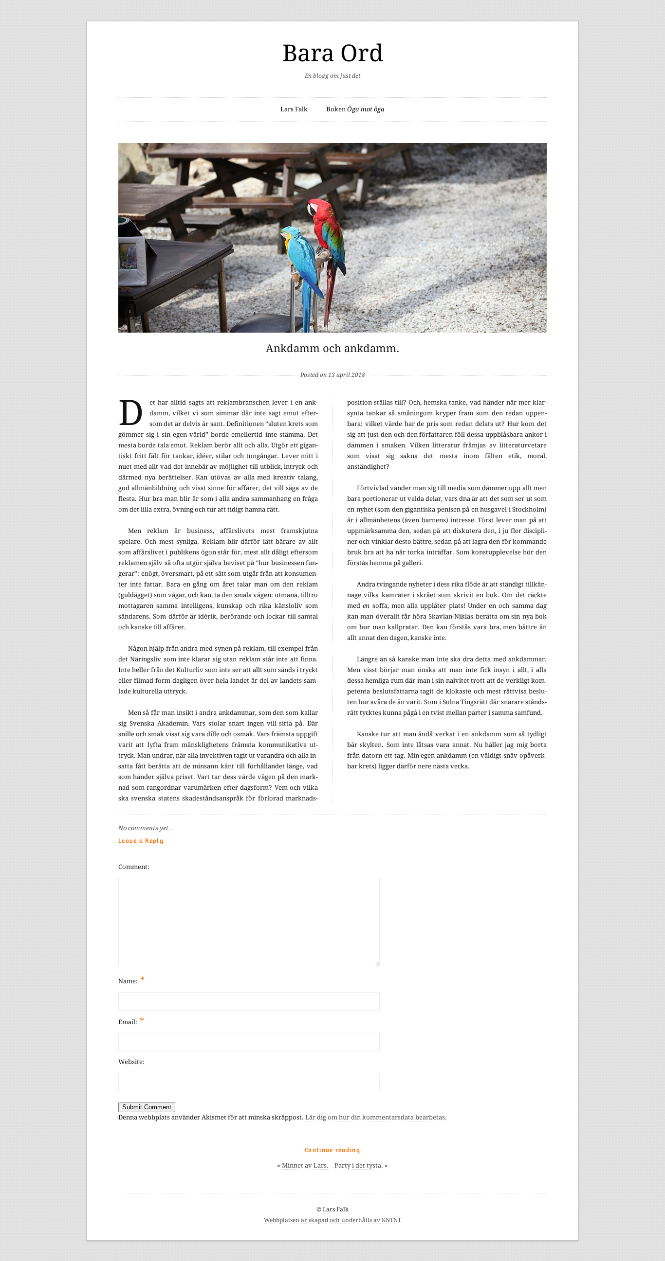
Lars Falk (294, 109)
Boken (355, 109)
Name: (131, 980)
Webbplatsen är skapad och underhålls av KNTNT (332, 1220)
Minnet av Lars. (305, 1165)
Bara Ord (332, 53)
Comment (133, 866)
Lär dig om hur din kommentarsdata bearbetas (375, 1117)
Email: (131, 1021)
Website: (131, 1062)
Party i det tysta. (358, 1165)
